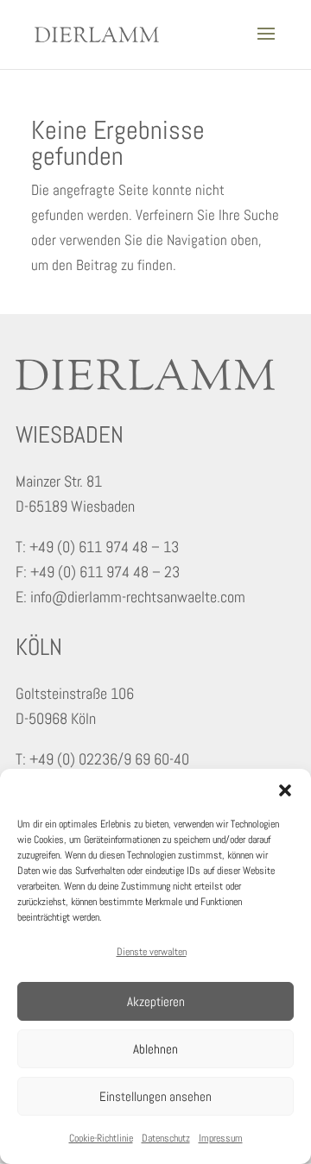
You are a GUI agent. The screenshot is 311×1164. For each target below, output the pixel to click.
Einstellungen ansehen (155, 1096)
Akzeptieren (156, 1001)
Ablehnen (155, 1049)
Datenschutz (166, 1138)
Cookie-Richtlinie (101, 1138)
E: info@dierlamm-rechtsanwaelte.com (130, 597)
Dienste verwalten (152, 952)
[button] (285, 790)
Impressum (221, 1138)
